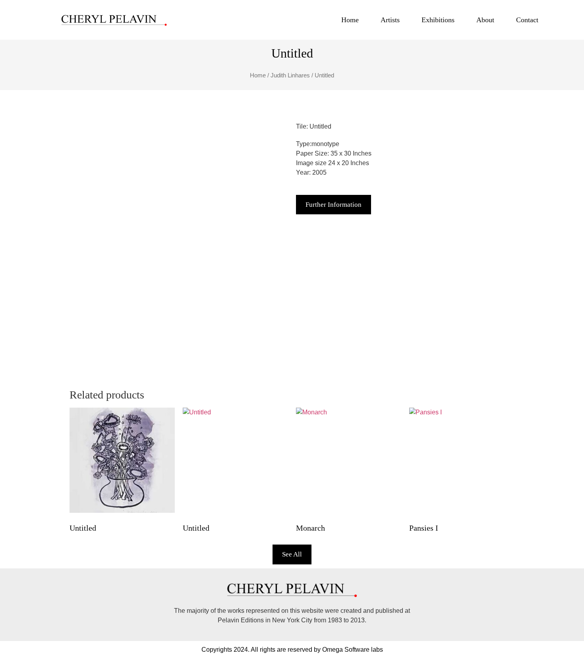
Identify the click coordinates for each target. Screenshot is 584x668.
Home (350, 20)
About (485, 20)
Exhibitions (438, 20)
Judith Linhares (290, 75)
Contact (527, 20)
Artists (390, 20)
